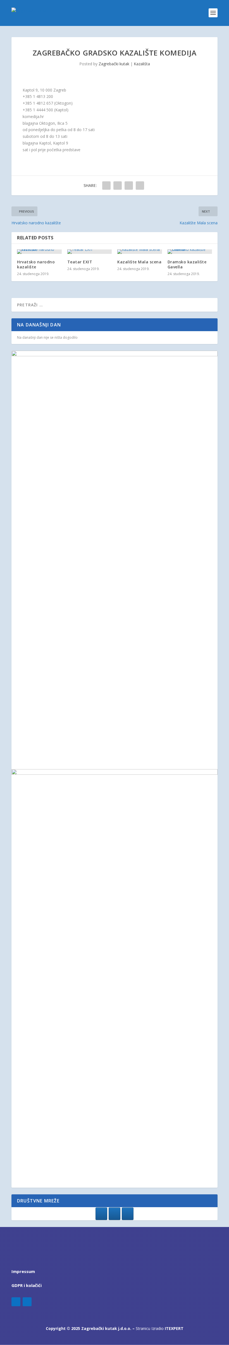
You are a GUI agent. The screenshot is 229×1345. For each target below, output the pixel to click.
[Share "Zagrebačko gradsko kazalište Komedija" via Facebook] (106, 185)
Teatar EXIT (79, 261)
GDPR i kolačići (26, 1285)
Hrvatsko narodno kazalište (36, 264)
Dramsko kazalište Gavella (187, 264)
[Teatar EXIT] (89, 251)
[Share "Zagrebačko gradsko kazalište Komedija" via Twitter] (117, 185)
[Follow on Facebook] (15, 1301)
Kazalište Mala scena (139, 261)
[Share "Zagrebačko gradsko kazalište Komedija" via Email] (139, 185)
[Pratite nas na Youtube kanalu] (127, 1213)
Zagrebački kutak (114, 63)
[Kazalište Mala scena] (139, 251)
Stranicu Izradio (159, 1328)
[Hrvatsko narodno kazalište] (39, 251)
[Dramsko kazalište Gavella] (190, 251)
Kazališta (142, 63)
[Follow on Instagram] (27, 1301)
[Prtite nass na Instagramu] (114, 1213)
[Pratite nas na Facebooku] (101, 1213)
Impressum (23, 1271)
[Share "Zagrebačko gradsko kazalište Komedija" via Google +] (128, 185)
